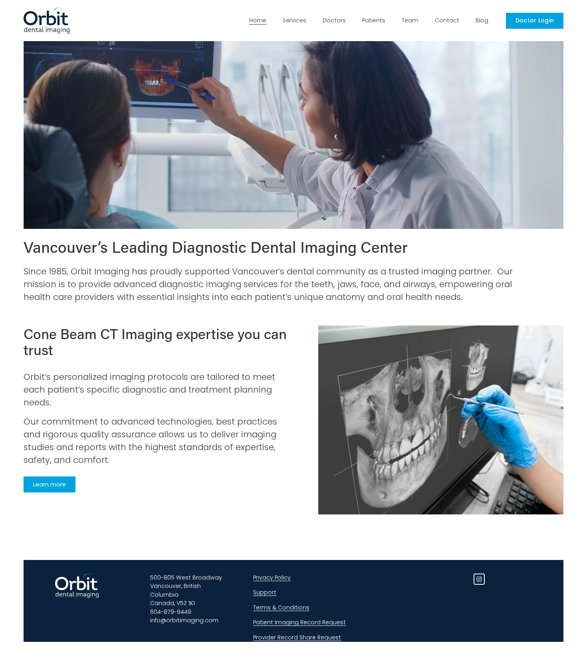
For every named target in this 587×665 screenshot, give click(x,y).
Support (264, 592)
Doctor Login (535, 20)
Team (410, 20)
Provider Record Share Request (297, 637)
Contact (447, 20)
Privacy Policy (272, 578)
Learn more (49, 484)
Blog (482, 20)
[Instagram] (479, 579)
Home (257, 20)
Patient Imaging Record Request (299, 622)
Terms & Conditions (281, 607)
